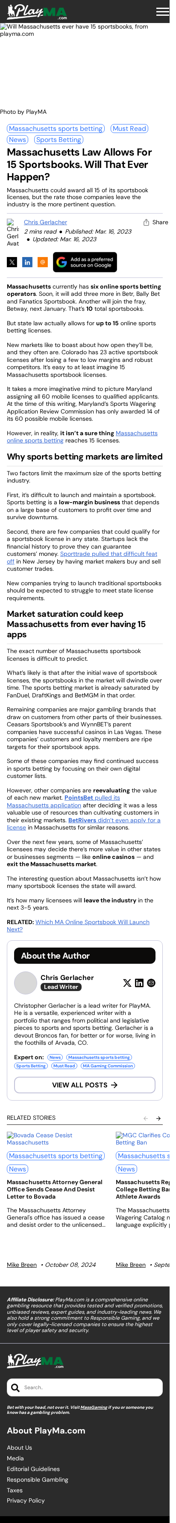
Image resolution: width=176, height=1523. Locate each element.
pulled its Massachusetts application (63, 801)
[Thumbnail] (56, 1139)
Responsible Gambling (37, 1479)
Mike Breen (22, 1265)
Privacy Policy (26, 1500)
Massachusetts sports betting (56, 128)
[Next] (158, 1118)
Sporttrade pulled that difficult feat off (82, 557)
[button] (162, 11)
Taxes (15, 1490)
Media (15, 1458)
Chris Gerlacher (45, 222)
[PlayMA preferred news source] (85, 262)
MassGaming (93, 1407)
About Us (19, 1447)
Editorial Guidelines (33, 1469)
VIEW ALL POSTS (80, 1085)
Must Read (129, 128)
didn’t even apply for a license (84, 824)
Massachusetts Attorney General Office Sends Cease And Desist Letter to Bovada (55, 1189)
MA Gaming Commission (108, 1066)
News (17, 139)
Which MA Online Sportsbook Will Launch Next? (78, 925)
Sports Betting (58, 139)
